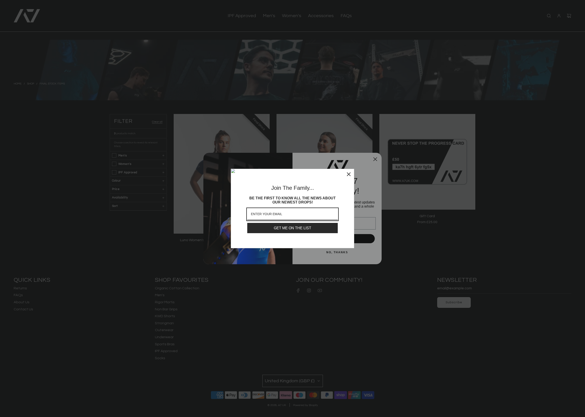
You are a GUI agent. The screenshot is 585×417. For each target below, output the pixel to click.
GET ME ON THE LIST (292, 228)
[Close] (348, 174)
